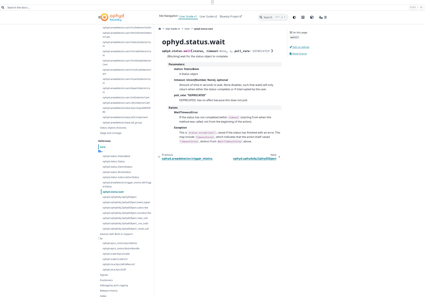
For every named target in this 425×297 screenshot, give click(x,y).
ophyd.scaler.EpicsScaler (116, 253)
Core (103, 146)
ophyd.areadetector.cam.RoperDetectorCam (126, 90)
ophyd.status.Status (114, 161)
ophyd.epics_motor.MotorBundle (121, 248)
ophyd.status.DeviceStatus (117, 166)
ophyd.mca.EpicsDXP (114, 269)
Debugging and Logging (114, 285)
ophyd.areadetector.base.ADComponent (125, 117)
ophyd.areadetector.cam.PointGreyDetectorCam (127, 62)
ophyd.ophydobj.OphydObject (119, 196)
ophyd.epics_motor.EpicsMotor (120, 243)
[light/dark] (294, 17)
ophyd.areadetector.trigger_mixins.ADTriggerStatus (127, 184)
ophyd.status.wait (113, 191)
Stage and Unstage (110, 133)
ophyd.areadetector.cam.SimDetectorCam (126, 97)
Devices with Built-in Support (116, 234)
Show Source (299, 53)
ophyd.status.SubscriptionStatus (121, 177)
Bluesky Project (229, 16)
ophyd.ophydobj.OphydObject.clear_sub (125, 218)
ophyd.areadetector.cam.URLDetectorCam (126, 102)
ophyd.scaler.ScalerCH (115, 259)
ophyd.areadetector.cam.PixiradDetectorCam (127, 53)
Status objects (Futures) (113, 127)
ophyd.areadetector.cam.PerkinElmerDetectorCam (127, 34)
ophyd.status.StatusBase (116, 156)
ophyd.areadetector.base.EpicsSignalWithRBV (127, 109)
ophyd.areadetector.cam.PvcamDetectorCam (126, 81)
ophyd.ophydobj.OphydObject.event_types (126, 202)
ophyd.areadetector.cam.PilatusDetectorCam (127, 44)
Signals (104, 274)
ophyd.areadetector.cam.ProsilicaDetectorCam (127, 71)
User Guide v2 (208, 16)
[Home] (160, 29)
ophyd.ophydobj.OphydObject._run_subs (125, 223)
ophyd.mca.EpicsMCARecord (119, 264)
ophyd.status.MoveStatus (117, 172)
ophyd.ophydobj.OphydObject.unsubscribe (127, 212)
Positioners (106, 280)
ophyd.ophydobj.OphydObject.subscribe (125, 207)
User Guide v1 (188, 16)
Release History (108, 290)
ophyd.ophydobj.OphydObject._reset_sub (126, 228)
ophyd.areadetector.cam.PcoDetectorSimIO (127, 27)
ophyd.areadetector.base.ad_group (122, 122)
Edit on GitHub (300, 47)
